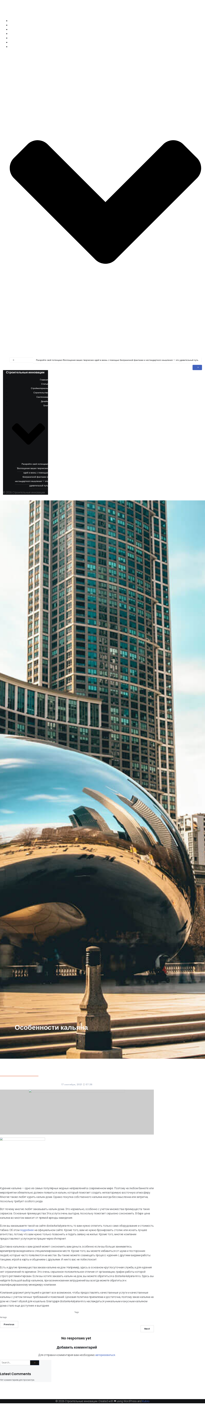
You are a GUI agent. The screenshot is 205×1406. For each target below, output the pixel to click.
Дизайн (198, 42)
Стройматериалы (193, 29)
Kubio (145, 1401)
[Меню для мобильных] (197, 367)
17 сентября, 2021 (72, 1084)
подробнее (27, 1230)
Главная (198, 20)
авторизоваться (105, 1355)
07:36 (89, 1084)
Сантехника (196, 38)
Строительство (194, 33)
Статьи (198, 25)
